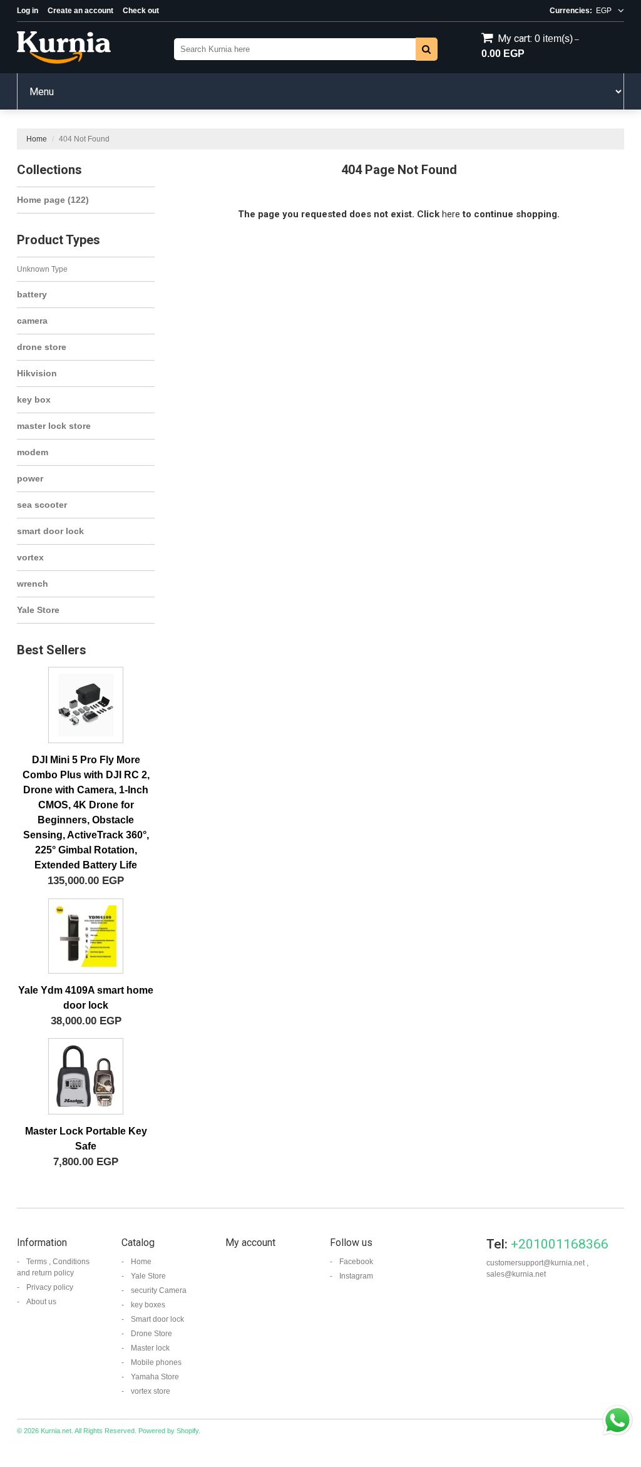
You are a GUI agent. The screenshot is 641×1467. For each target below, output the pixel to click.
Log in (27, 10)
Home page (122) (53, 200)
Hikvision (37, 373)
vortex (30, 557)
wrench (32, 584)
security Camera (159, 1290)
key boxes (148, 1304)
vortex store (150, 1391)
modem (32, 452)
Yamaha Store (155, 1376)
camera (32, 321)
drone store (41, 347)
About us (41, 1301)
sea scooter (42, 505)
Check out (141, 10)
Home (36, 139)
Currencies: (571, 10)
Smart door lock (157, 1319)
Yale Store (38, 610)
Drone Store (151, 1333)
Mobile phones (156, 1362)
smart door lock (50, 531)
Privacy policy (49, 1287)
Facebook (356, 1261)
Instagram (356, 1276)
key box (34, 399)
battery (32, 294)
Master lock (150, 1348)
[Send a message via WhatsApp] (617, 1420)
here (451, 214)
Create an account (80, 10)
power (30, 478)
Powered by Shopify (168, 1430)
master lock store (54, 426)
